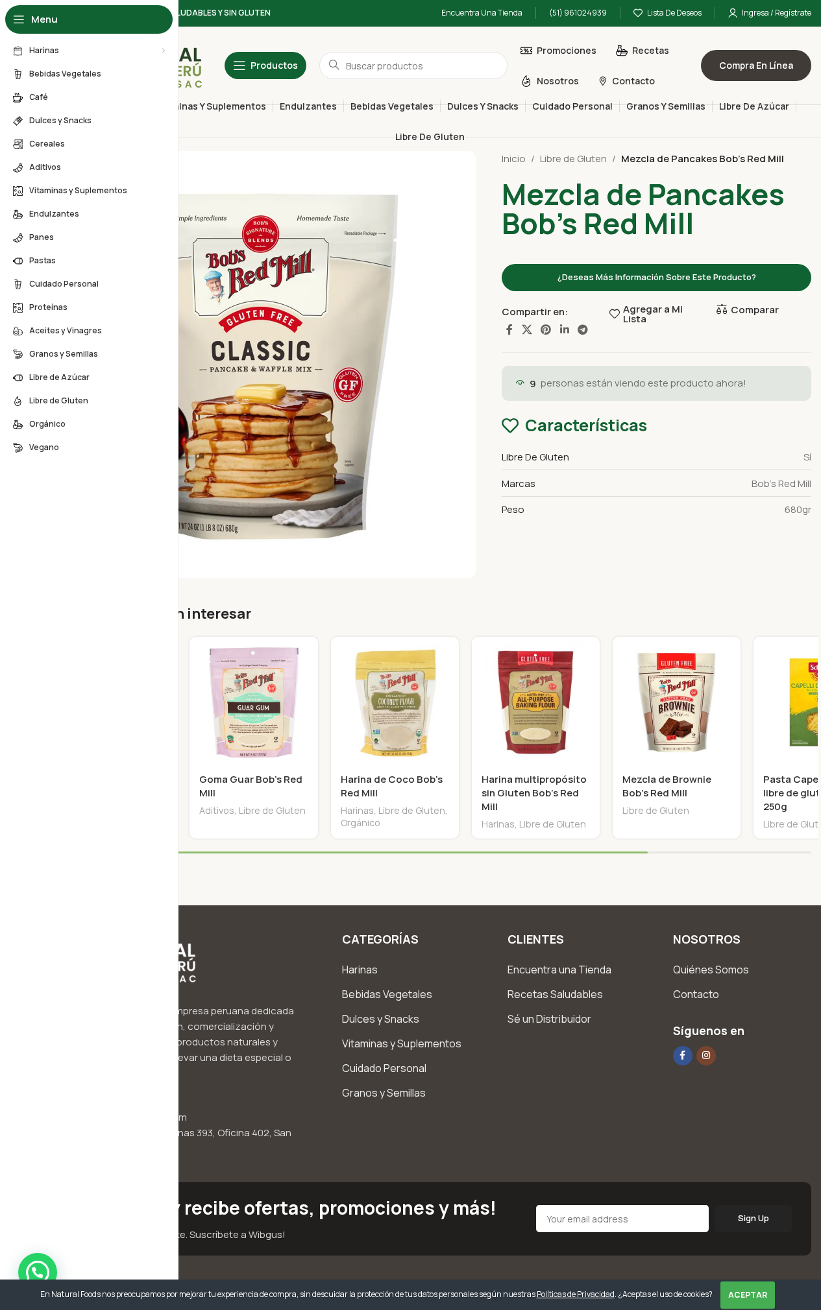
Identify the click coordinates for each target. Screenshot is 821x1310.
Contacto (696, 994)
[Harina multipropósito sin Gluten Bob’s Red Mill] (536, 701)
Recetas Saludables (555, 994)
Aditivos (216, 810)
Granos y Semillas (384, 1093)
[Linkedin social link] (564, 329)
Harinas (357, 810)
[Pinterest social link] (546, 329)
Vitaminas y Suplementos (401, 1043)
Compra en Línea (756, 65)
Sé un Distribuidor (549, 1019)
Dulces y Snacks (380, 1019)
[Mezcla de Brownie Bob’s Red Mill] (677, 701)
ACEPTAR (747, 1294)
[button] (37, 1272)
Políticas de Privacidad (576, 1294)
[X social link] (526, 329)
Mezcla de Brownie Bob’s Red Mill (666, 786)
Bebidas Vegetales (387, 994)
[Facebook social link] (509, 329)
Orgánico (360, 822)
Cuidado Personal (384, 1068)
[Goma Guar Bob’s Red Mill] (253, 701)
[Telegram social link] (582, 329)
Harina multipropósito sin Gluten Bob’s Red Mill (534, 792)
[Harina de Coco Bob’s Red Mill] (395, 701)
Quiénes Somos (711, 969)
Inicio (514, 158)
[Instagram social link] (706, 1056)
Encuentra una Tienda (559, 969)
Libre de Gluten (573, 158)
